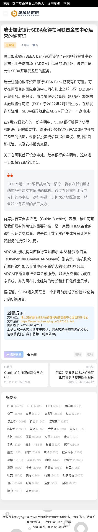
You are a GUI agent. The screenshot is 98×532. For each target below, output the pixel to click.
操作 (32, 452)
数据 (15, 460)
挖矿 (71, 444)
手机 (14, 444)
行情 (51, 475)
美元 (33, 475)
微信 (71, 436)
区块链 (10, 45)
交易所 (53, 413)
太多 (77, 429)
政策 (51, 452)
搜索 (14, 452)
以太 (73, 413)
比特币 (73, 460)
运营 (51, 483)
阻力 (14, 491)
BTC (15, 406)
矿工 (73, 467)
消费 (14, 467)
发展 (37, 429)
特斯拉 (53, 467)
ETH (53, 406)
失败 (14, 436)
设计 (14, 483)
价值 (38, 421)
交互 (14, 413)
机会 (52, 460)
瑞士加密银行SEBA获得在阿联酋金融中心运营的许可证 (54, 317)
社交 (14, 475)
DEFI (34, 406)
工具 (33, 436)
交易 (33, 413)
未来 (34, 460)
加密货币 (59, 421)
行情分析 (73, 475)
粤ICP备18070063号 (58, 522)
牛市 (33, 467)
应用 (52, 436)
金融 (69, 483)
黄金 (33, 491)
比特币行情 (44, 517)
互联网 (73, 406)
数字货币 (72, 452)
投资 (53, 444)
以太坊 (16, 421)
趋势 (33, 483)
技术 (33, 444)
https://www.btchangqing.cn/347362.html (47, 321)
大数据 (57, 429)
